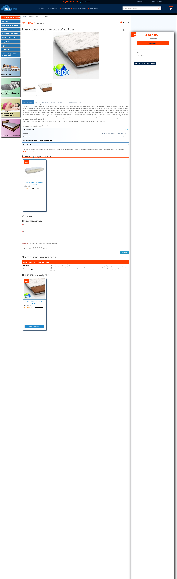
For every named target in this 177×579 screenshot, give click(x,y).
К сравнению (141, 63)
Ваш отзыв (26, 232)
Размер (137, 52)
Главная (41, 8)
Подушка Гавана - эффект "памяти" (34, 183)
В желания (152, 63)
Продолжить (124, 252)
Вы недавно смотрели (74, 102)
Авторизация (157, 2)
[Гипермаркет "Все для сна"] (10, 8)
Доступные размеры (34, 326)
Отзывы (53, 102)
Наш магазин (53, 8)
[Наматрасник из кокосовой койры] (75, 55)
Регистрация (142, 2)
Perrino (126, 129)
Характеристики (28, 102)
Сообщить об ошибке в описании (32, 152)
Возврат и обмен (80, 8)
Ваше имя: (26, 225)
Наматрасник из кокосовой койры (34, 302)
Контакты (94, 8)
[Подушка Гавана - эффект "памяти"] (34, 170)
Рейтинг (25, 248)
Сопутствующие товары (41, 102)
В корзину (152, 43)
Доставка (66, 8)
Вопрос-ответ (62, 102)
